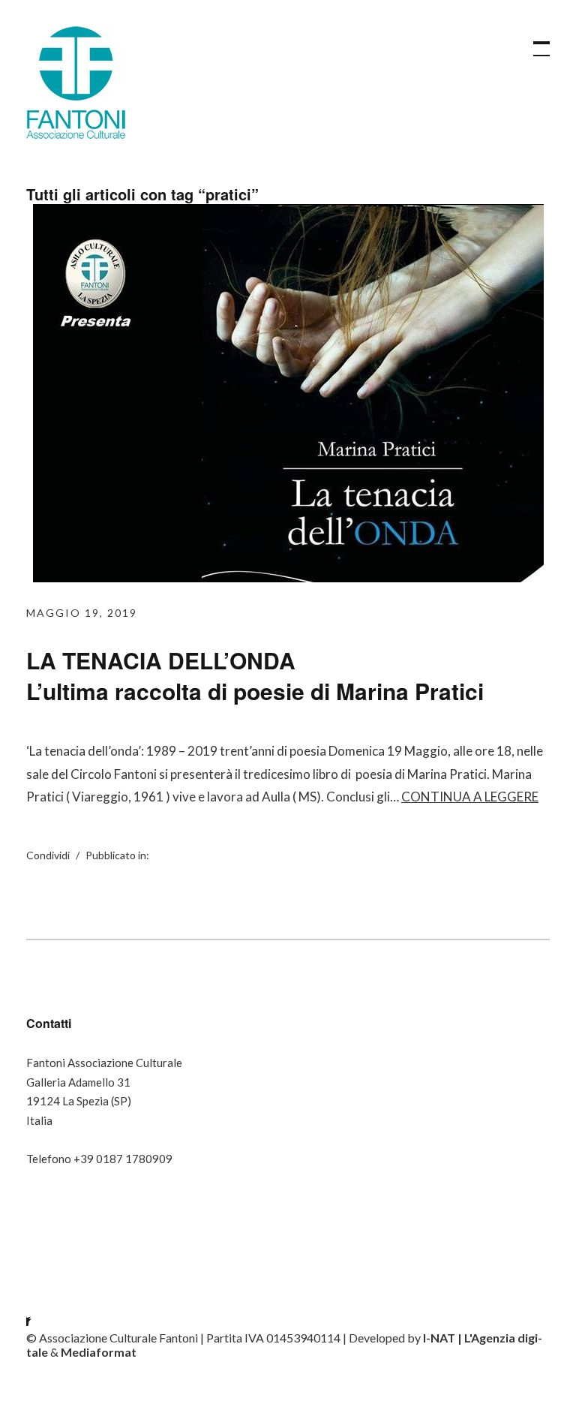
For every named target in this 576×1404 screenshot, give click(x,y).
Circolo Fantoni (75, 82)
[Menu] (535, 41)
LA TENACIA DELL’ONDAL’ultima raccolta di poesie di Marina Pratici (255, 675)
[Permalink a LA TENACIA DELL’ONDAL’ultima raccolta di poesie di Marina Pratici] (288, 577)
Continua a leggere (469, 796)
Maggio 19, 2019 (81, 612)
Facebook (37, 1307)
